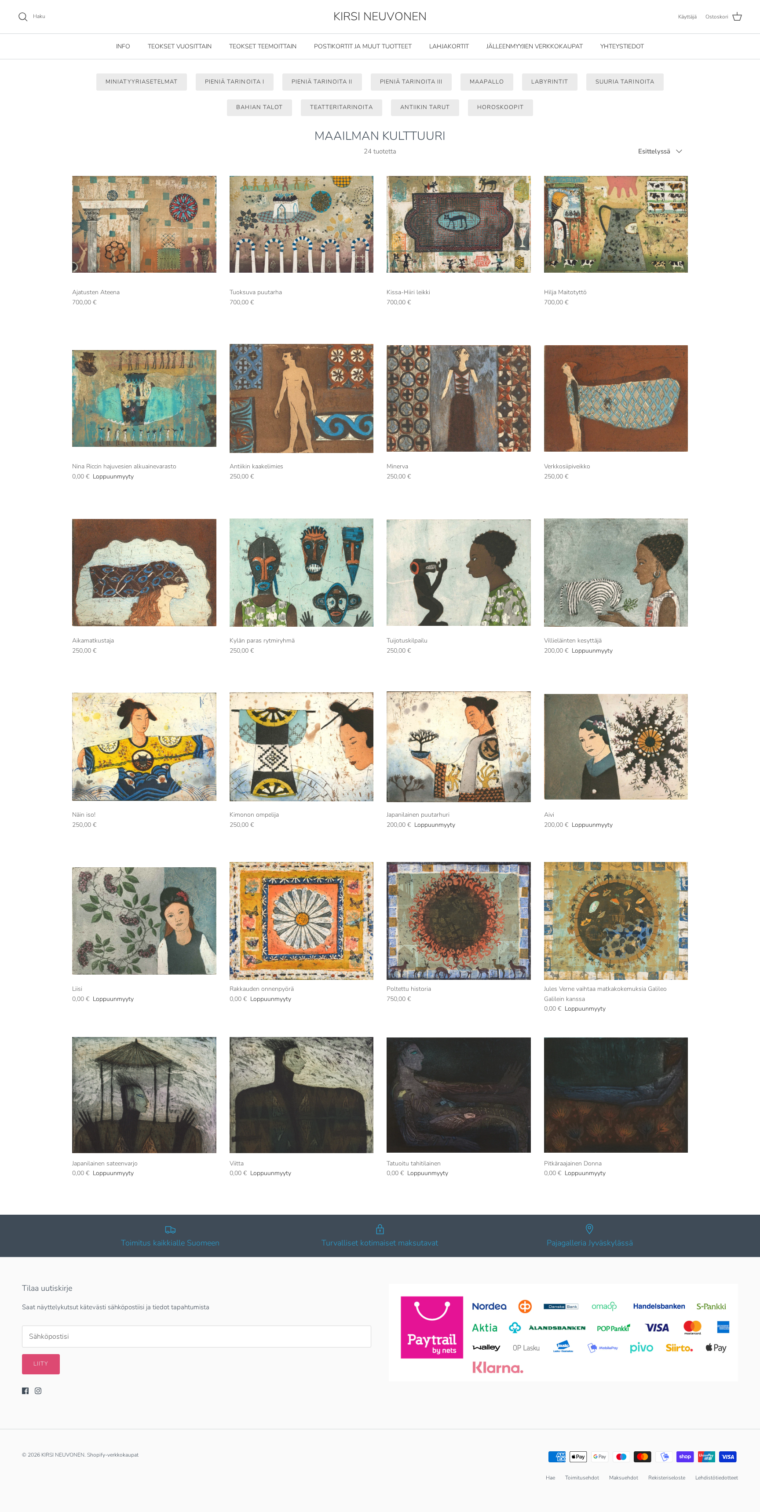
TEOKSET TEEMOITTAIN (262, 46)
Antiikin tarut (425, 107)
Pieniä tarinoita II (322, 82)
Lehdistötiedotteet (716, 1477)
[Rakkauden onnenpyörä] (302, 921)
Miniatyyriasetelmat (142, 82)
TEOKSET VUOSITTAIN (180, 46)
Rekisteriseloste (666, 1477)
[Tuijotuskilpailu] (459, 573)
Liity (40, 1364)
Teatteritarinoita (341, 107)
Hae (550, 1477)
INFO (123, 46)
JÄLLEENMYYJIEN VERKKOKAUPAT (534, 46)
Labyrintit (549, 82)
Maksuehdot (623, 1477)
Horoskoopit (500, 107)
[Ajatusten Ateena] (144, 224)
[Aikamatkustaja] (144, 573)
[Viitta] (302, 1095)
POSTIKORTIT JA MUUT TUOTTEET (363, 46)
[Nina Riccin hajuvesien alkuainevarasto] (144, 399)
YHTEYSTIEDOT (622, 46)
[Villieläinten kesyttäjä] (616, 573)
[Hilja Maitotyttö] (616, 224)
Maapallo (487, 82)
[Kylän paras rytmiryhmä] (302, 573)
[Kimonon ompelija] (302, 747)
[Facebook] (25, 1391)
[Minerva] (459, 399)
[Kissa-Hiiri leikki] (459, 224)
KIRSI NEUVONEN (62, 1454)
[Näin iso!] (144, 747)
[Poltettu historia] (459, 921)
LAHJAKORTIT (449, 46)
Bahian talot (259, 107)
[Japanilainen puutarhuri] (459, 747)
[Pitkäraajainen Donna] (616, 1095)
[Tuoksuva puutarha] (302, 224)
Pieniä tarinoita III (411, 82)
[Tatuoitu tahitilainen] (459, 1095)
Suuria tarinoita (625, 82)
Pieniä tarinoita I (234, 82)
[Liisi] (144, 921)
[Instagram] (38, 1391)
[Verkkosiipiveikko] (616, 399)
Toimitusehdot (582, 1477)
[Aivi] (616, 747)
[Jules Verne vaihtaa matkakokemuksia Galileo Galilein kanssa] (616, 921)
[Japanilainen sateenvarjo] (144, 1095)
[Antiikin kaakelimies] (302, 399)
